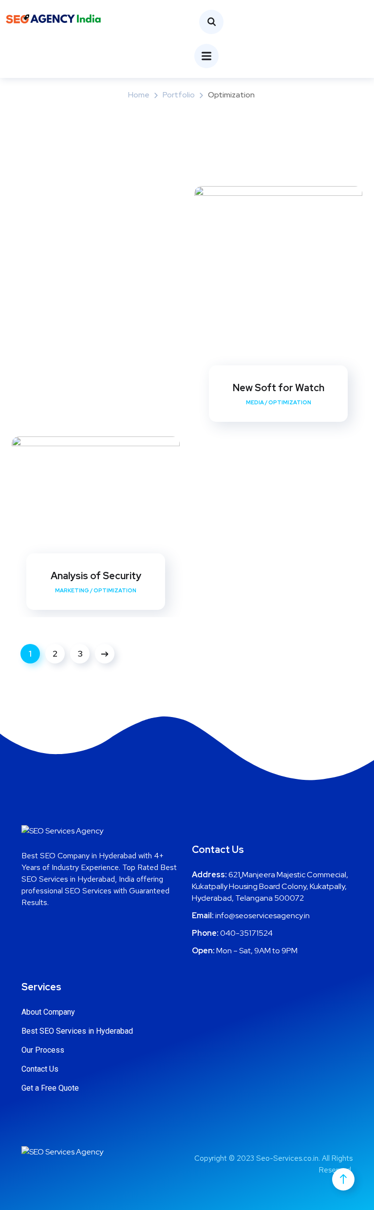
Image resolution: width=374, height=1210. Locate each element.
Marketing (72, 590)
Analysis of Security (96, 575)
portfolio (179, 95)
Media (255, 402)
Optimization (289, 402)
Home (139, 95)
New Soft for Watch (278, 387)
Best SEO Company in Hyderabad (78, 856)
